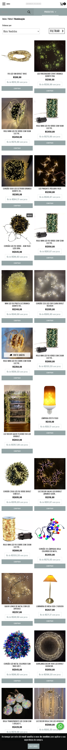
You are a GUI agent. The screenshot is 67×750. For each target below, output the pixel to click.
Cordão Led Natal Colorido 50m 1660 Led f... (17, 665)
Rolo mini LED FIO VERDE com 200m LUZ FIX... (50, 356)
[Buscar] (29, 11)
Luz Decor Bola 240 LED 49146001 (50, 721)
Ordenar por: (7, 25)
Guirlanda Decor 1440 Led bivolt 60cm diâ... (50, 665)
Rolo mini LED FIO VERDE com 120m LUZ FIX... (50, 241)
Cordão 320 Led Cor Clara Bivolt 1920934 (50, 304)
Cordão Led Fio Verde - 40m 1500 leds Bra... (17, 247)
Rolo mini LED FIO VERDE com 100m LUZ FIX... (17, 132)
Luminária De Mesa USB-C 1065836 (50, 606)
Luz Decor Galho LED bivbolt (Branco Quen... (50, 492)
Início (4, 18)
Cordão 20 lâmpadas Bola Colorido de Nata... (50, 550)
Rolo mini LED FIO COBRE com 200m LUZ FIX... (17, 545)
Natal (10, 18)
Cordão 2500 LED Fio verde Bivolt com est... (17, 492)
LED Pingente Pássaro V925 (50, 188)
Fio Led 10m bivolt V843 (17, 73)
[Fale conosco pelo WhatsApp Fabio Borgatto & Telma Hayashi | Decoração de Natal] (60, 726)
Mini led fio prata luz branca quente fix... (17, 304)
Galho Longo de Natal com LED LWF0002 (17, 607)
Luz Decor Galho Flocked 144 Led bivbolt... (17, 435)
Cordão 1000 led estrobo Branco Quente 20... (17, 189)
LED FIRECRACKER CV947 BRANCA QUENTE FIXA (50, 74)
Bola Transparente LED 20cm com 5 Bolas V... (17, 722)
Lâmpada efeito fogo (49, 418)
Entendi (33, 746)
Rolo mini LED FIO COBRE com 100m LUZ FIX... (17, 362)
